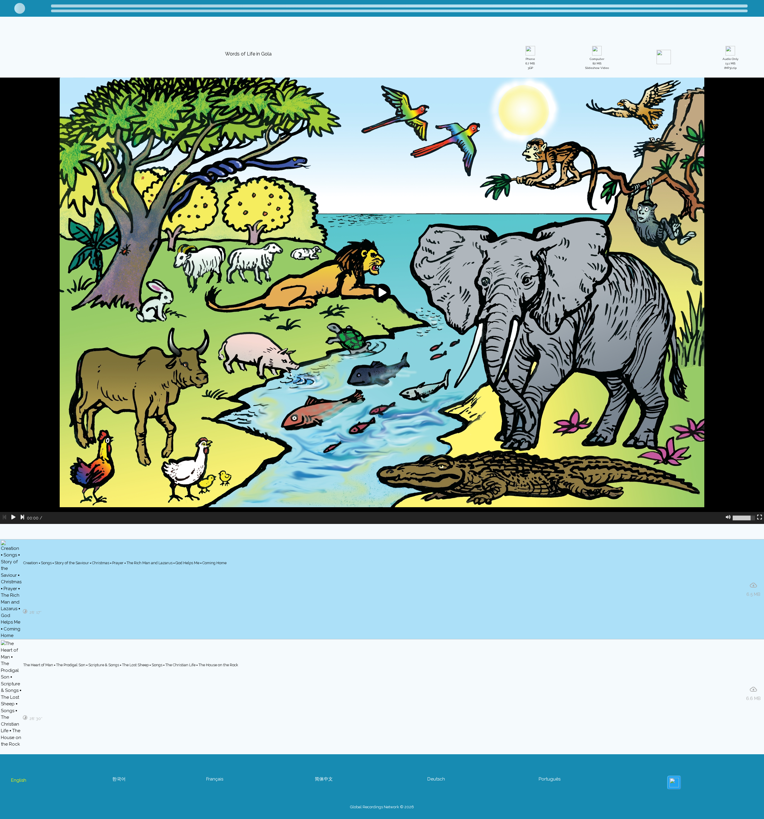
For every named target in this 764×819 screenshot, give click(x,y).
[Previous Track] (4, 588)
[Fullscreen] (759, 588)
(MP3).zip (730, 134)
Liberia (53, 31)
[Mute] (728, 588)
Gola (74, 31)
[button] (238, 31)
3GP (530, 134)
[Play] (13, 588)
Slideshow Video (597, 134)
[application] (382, 371)
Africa (30, 31)
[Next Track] (22, 588)
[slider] (744, 588)
